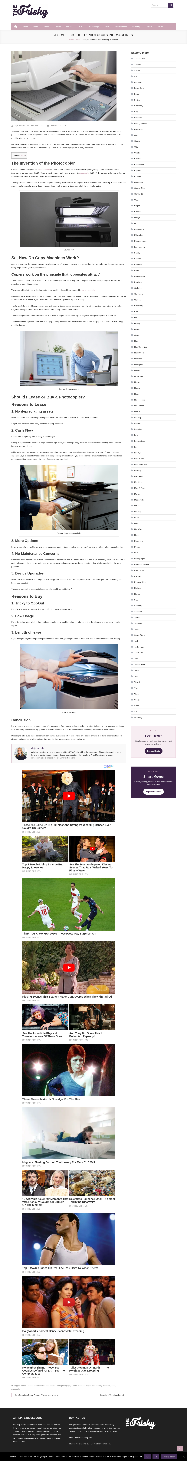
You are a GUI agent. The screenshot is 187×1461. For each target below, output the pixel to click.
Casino (137, 141)
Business (138, 117)
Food (136, 270)
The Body (138, 653)
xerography (84, 173)
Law (136, 435)
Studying (138, 623)
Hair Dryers (139, 353)
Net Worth (138, 529)
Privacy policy (169, 1457)
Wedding (138, 717)
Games (137, 300)
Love (80, 27)
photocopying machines (101, 1386)
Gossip (137, 323)
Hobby (137, 388)
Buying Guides (140, 123)
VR (135, 711)
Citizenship (139, 164)
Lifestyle (137, 453)
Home (25, 27)
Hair (136, 341)
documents (50, 1386)
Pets (136, 553)
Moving (137, 511)
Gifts (136, 312)
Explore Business (153, 792)
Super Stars (139, 635)
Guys (136, 335)
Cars (136, 135)
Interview (138, 429)
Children (138, 159)
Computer (138, 182)
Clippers (137, 170)
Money (137, 494)
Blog (136, 112)
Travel (160, 27)
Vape (136, 694)
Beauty (137, 94)
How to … (138, 411)
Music (136, 517)
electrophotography (63, 1386)
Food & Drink (140, 276)
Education (138, 235)
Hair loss (138, 359)
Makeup (137, 470)
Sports (137, 617)
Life (135, 447)
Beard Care (139, 88)
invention (81, 1386)
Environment (139, 247)
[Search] (170, 5)
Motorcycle (139, 500)
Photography (139, 559)
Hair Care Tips (140, 347)
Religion (137, 588)
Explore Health (153, 751)
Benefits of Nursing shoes (111, 1395)
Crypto (137, 206)
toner (113, 1386)
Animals (137, 64)
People (137, 547)
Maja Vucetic (19, 126)
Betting (137, 100)
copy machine (44, 169)
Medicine (138, 482)
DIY (135, 223)
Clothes (137, 176)
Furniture (138, 282)
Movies (69, 27)
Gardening (138, 306)
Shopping (138, 606)
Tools (136, 670)
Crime (136, 200)
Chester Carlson (26, 1386)
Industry (137, 417)
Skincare (138, 611)
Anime (137, 70)
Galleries (138, 288)
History (137, 382)
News (35, 27)
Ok (147, 1457)
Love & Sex (139, 459)
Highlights (138, 376)
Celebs (58, 27)
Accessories (139, 59)
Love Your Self (140, 464)
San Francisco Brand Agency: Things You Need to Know (39, 1395)
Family (137, 253)
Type (136, 688)
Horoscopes (139, 400)
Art (135, 76)
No (156, 1457)
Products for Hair (141, 564)
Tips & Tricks (139, 664)
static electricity (88, 290)
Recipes (137, 576)
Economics (139, 229)
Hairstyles (138, 364)
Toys (136, 676)
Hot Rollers (139, 406)
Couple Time (139, 188)
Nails (136, 523)
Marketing (138, 476)
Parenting (136, 27)
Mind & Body (139, 488)
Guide (74, 1386)
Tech (40, 126)
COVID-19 (138, 194)
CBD (136, 147)
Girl (135, 317)
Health (46, 27)
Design (137, 217)
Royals (149, 27)
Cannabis (138, 129)
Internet (137, 423)
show (23, 155)
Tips (136, 659)
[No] (183, 1456)
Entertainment (120, 27)
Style (107, 27)
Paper (88, 1386)
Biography (138, 106)
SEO (136, 600)
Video (136, 706)
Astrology (138, 82)
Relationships (93, 27)
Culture (137, 212)
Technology (139, 647)
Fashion (137, 259)
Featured (138, 264)
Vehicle (137, 700)
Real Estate (139, 570)
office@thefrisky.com (83, 1438)
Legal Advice (139, 441)
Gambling (138, 294)
